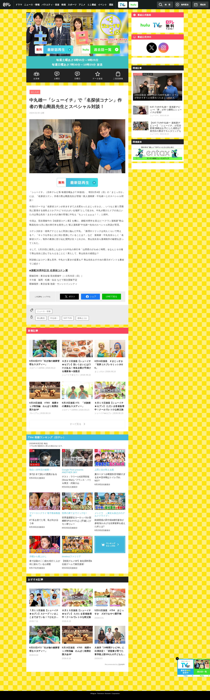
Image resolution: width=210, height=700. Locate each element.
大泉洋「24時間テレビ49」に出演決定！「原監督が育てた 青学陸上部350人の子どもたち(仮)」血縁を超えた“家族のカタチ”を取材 (110, 651)
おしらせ (35, 92)
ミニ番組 (91, 4)
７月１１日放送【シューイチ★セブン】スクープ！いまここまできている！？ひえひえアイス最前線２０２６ (43, 614)
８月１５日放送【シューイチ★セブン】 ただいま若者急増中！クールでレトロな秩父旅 (77, 613)
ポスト (72, 296)
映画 (63, 4)
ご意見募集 (118, 79)
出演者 (37, 79)
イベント (102, 4)
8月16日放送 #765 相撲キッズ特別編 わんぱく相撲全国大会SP (76, 651)
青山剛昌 (41, 318)
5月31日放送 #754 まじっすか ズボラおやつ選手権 (109, 612)
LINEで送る (111, 296)
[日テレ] (7, 4)
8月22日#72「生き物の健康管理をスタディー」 (44, 649)
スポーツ (72, 4)
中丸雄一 (54, 318)
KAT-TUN (68, 318)
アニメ (82, 4)
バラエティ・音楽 (50, 4)
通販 (111, 4)
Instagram (163, 48)
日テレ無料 (169, 25)
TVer (77, 182)
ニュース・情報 (32, 4)
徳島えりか (82, 318)
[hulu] (133, 5)
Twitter (152, 48)
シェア (93, 296)
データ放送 (98, 79)
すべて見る (76, 424)
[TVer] (122, 5)
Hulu (145, 25)
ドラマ (19, 4)
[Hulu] (100, 49)
